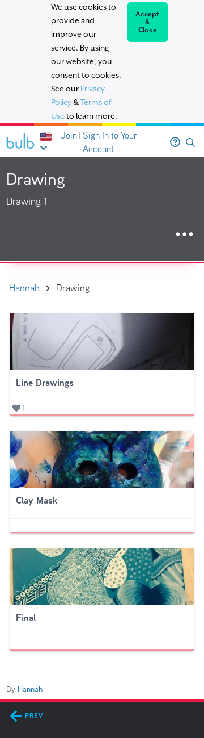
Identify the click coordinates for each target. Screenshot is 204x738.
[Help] (175, 142)
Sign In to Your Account (110, 142)
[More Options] (184, 234)
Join (69, 135)
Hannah (30, 689)
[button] (190, 143)
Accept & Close (147, 22)
